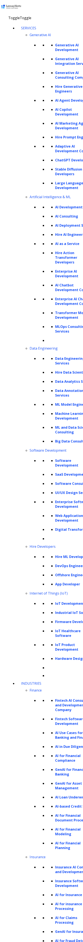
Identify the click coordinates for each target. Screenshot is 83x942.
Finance (36, 690)
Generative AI (40, 35)
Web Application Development (69, 518)
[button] (19, 18)
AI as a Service (67, 243)
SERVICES (28, 28)
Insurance (38, 857)
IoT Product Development (66, 647)
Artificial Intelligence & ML (50, 197)
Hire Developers (43, 546)
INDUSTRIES (31, 683)
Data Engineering (44, 348)
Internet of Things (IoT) (49, 593)
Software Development (48, 450)
